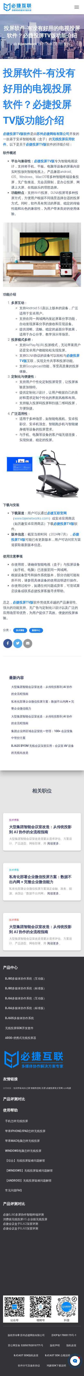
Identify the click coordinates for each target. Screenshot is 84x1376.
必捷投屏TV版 (36, 144)
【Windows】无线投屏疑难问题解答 (29, 1170)
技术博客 (20, 630)
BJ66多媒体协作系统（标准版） (25, 1008)
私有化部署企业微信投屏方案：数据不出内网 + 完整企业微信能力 (40, 879)
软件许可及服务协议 (29, 1365)
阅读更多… (54, 843)
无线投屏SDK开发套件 (19, 1028)
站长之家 (26, 1088)
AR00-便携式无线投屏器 (20, 1037)
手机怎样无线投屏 (16, 1121)
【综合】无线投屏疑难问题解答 (25, 1160)
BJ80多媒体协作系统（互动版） (25, 978)
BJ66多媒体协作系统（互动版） (25, 998)
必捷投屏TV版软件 (16, 134)
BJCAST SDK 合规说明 (57, 1355)
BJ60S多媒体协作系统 (19, 1018)
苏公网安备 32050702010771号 (25, 1345)
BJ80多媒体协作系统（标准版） (25, 988)
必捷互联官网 (57, 513)
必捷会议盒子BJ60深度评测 (20, 1228)
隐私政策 (71, 1345)
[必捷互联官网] (19, 7)
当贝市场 (17, 1088)
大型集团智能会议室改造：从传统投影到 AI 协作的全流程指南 (40, 829)
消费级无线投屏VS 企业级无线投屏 (25, 1219)
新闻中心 (36, 630)
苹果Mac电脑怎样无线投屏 (22, 1140)
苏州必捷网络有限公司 (53, 134)
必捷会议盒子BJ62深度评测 (20, 1223)
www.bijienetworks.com (31, 518)
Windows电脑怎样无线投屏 (23, 1150)
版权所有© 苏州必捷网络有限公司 (26, 1335)
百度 (44, 1088)
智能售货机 (36, 1088)
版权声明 (55, 1345)
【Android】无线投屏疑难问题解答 (28, 1180)
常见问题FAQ (13, 1190)
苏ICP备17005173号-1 (63, 1335)
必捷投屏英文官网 (54, 1088)
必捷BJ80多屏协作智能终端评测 (23, 1214)
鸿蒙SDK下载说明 (56, 1365)
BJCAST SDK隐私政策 (26, 1355)
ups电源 (67, 1088)
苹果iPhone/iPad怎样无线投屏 (25, 1131)
